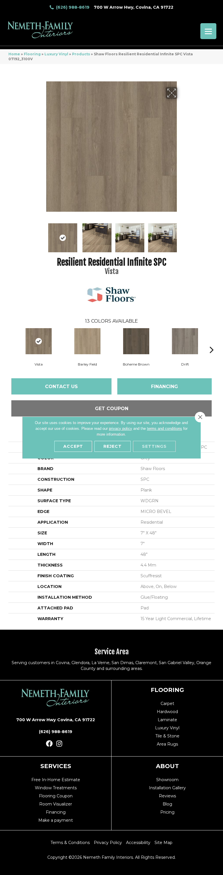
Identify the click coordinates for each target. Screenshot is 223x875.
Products (81, 54)
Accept (73, 446)
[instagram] (59, 744)
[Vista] (38, 341)
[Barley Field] (87, 341)
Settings (154, 446)
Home (14, 54)
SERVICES (55, 766)
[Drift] (185, 341)
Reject (112, 446)
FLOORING (167, 689)
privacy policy (120, 428)
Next (181, 235)
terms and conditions (164, 428)
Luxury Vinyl (56, 54)
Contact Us (61, 386)
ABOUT (167, 766)
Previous (42, 235)
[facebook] (49, 744)
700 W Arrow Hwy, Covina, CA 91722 (133, 7)
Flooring (32, 54)
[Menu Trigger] (208, 31)
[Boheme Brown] (136, 341)
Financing (164, 386)
